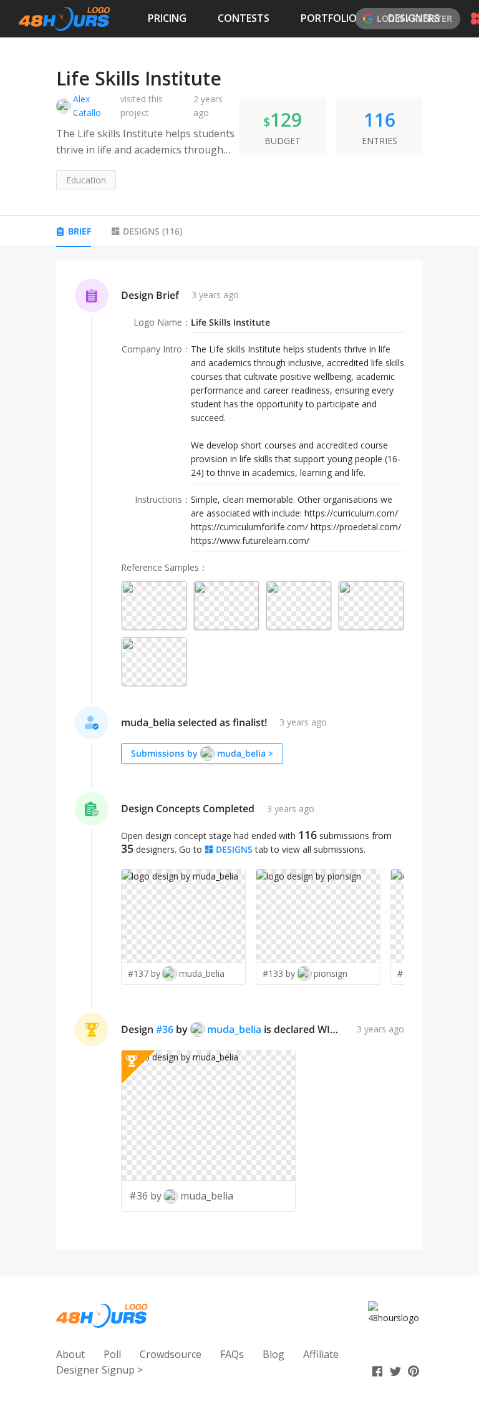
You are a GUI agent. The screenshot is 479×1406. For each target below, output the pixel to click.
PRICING (167, 18)
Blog (273, 1354)
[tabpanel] (239, 755)
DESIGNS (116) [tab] (152, 231)
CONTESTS (243, 18)
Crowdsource (170, 1354)
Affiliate (321, 1354)
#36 (164, 1029)
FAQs (232, 1354)
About (70, 1354)
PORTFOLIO (329, 18)
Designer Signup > (99, 1370)
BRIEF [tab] (79, 231)
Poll (112, 1354)
